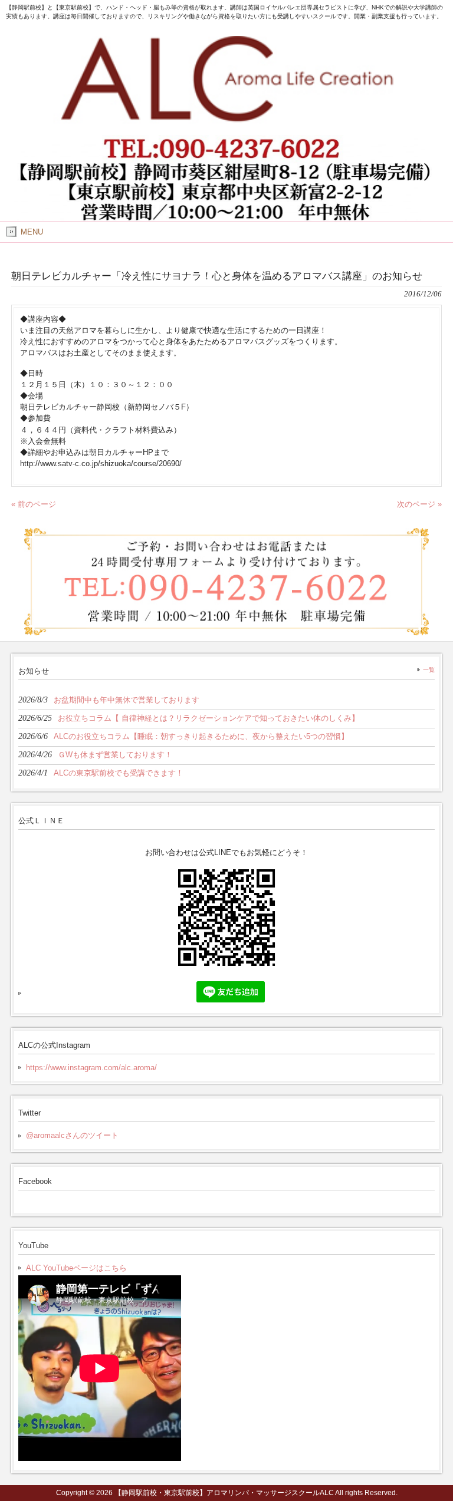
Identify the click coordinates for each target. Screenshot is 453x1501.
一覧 (429, 670)
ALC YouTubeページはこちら (76, 1268)
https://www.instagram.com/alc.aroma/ (91, 1067)
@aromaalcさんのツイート (72, 1135)
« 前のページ (33, 504)
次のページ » (419, 504)
